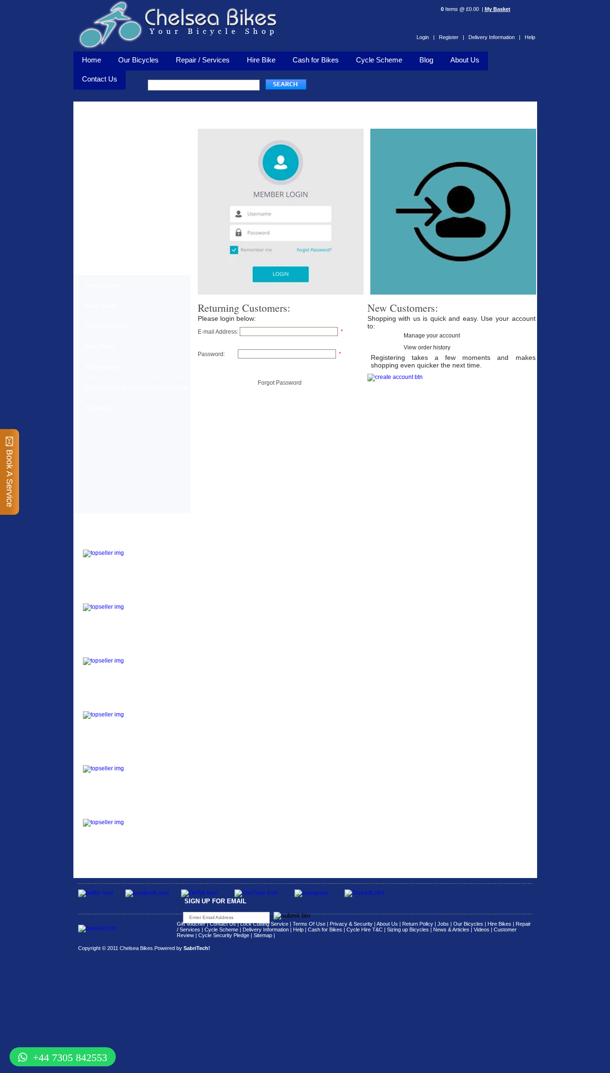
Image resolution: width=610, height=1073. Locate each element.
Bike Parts (100, 346)
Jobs (443, 924)
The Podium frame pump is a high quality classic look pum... (154, 558)
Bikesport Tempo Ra (112, 651)
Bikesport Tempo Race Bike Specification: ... (152, 663)
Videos (481, 929)
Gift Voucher (191, 924)
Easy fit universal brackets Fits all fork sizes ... (149, 719)
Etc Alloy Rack (103, 813)
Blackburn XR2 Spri (111, 597)
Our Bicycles (138, 60)
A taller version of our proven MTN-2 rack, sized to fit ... (150, 612)
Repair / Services (203, 60)
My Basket (497, 9)
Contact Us (223, 924)
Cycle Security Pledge (223, 935)
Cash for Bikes (316, 60)
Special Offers (106, 326)
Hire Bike (261, 60)
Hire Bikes (499, 924)
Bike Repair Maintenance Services (137, 387)
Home (91, 60)
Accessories (103, 367)
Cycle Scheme (379, 60)
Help (530, 37)
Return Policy (417, 924)
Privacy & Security (351, 924)
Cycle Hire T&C (364, 929)
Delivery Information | (494, 37)
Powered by (182, 948)
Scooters (98, 408)
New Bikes (101, 305)
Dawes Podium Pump (114, 543)
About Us (464, 60)
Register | (451, 37)
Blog (426, 60)
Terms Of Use (309, 924)
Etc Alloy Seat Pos (109, 759)
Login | (426, 37)
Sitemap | (264, 935)
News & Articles (451, 929)
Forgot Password (280, 382)
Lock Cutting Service (264, 924)
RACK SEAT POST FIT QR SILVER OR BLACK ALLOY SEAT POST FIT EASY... (154, 776)
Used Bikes (102, 285)
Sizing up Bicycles (408, 929)
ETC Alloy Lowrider (111, 705)
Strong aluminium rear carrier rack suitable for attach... (153, 827)
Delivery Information (266, 929)
